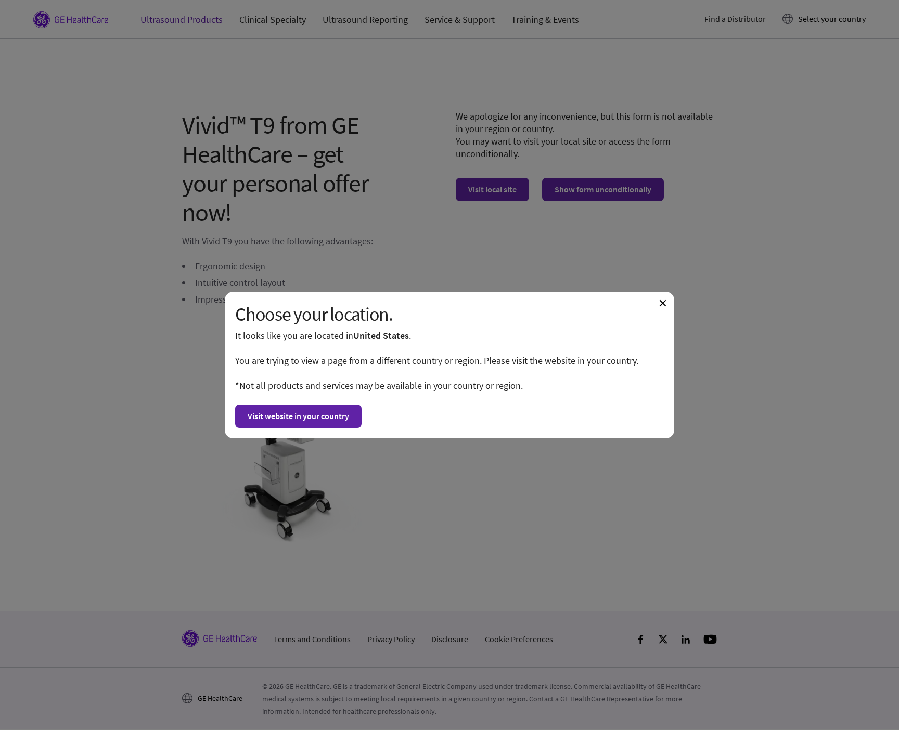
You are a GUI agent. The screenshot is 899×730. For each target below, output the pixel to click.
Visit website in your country (298, 416)
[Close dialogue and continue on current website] (663, 303)
